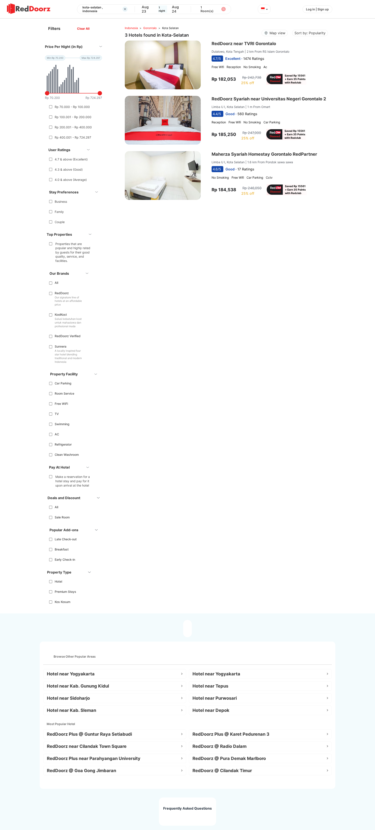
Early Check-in (65, 559)
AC (57, 434)
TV (57, 414)
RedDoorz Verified (68, 336)
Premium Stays (65, 591)
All (56, 282)
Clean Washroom (67, 454)
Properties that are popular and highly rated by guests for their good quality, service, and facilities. (72, 252)
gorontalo (150, 28)
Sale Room (62, 517)
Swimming (62, 424)
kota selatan (170, 28)
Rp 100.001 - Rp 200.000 (73, 117)
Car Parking (63, 383)
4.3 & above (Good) (69, 169)
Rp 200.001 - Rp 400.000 (73, 127)
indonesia (131, 28)
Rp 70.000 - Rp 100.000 (72, 107)
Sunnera (60, 346)
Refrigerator (63, 444)
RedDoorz (62, 293)
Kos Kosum (62, 602)
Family (59, 212)
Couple (60, 222)
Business (61, 201)
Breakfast (62, 549)
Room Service (64, 393)
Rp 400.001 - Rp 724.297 (73, 137)
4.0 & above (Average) (71, 179)
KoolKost (61, 314)
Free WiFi (61, 403)
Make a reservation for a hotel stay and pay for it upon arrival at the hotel (72, 481)
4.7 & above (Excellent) (71, 159)
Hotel (58, 581)
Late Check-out (66, 539)
